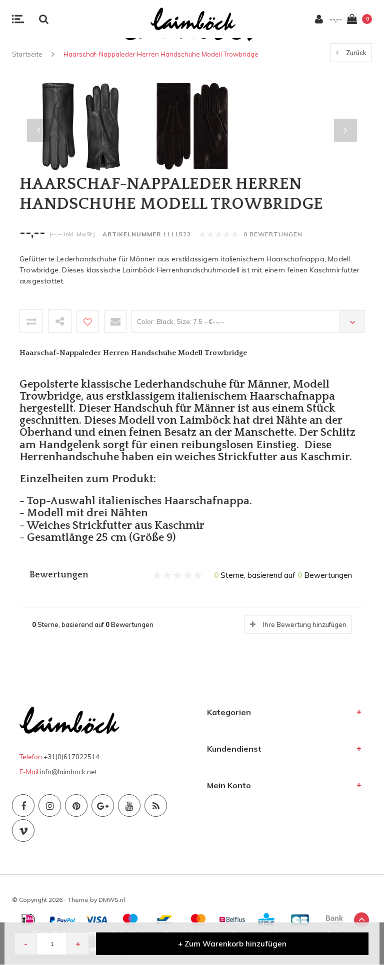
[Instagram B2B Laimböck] (49, 805)
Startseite (27, 54)
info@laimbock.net (68, 772)
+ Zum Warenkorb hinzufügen (232, 943)
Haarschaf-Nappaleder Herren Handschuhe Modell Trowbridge (161, 54)
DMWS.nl (111, 899)
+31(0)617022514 (72, 757)
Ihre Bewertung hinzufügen (304, 624)
